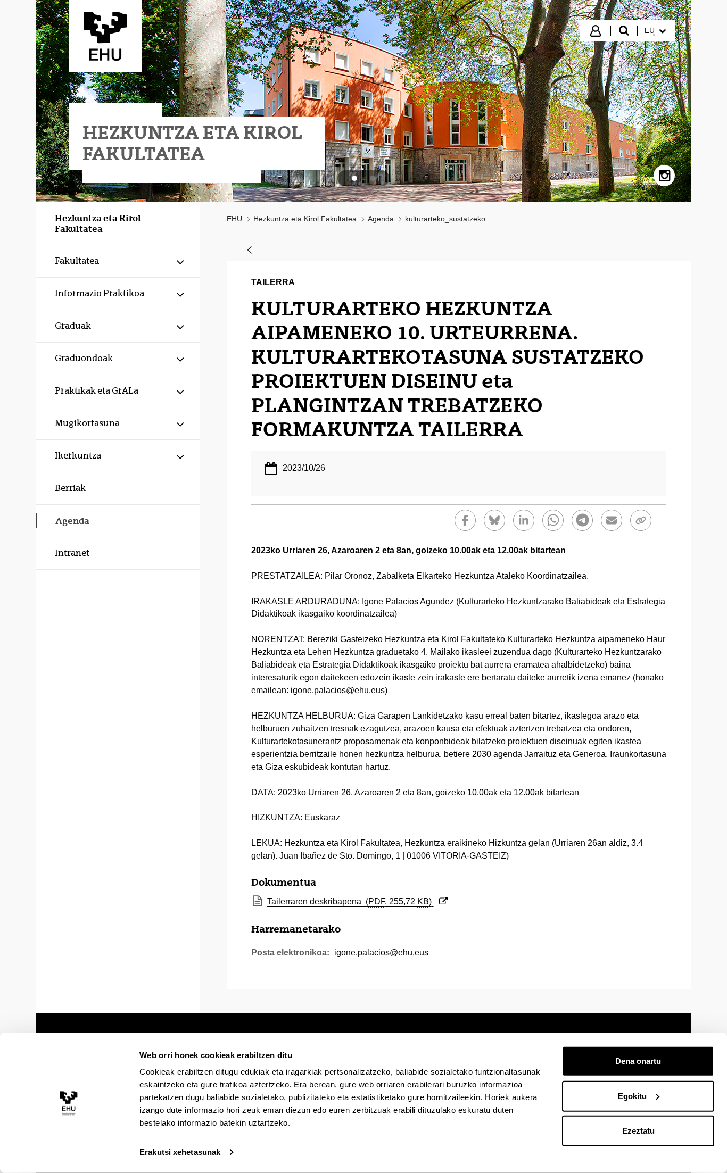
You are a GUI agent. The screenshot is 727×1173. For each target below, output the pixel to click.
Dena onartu (638, 1061)
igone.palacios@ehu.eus (381, 952)
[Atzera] (249, 250)
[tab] (354, 178)
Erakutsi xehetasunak (179, 1152)
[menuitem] (655, 30)
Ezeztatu (638, 1130)
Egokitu (632, 1095)
